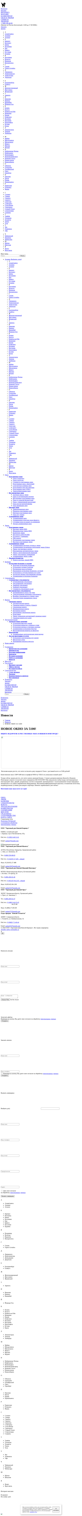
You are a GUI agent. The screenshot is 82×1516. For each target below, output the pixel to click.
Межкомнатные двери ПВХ (22, 531)
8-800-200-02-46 (9, 877)
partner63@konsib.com (12, 926)
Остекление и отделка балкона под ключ (26, 572)
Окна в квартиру (18, 478)
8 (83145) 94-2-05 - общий (16, 881)
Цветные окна (14, 507)
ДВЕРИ (3, 799)
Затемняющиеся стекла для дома (24, 592)
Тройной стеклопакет (20, 587)
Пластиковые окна (15, 476)
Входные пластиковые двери (22, 542)
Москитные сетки (19, 639)
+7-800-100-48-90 (6, 23)
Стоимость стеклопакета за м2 (23, 589)
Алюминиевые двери (16, 544)
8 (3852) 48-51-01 (13, 837)
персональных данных (48, 1019)
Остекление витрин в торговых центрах (26, 627)
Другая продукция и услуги (19, 636)
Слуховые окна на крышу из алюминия (26, 522)
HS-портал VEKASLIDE (21, 534)
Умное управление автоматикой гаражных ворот (29, 616)
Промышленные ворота (21, 609)
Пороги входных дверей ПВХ (23, 560)
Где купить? (9, 663)
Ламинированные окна (21, 509)
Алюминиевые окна (16, 516)
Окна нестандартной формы (22, 504)
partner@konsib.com (11, 841)
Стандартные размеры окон (22, 486)
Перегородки (13, 632)
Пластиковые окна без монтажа (23, 487)
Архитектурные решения (18, 621)
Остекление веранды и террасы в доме (26, 625)
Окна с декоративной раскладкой (24, 502)
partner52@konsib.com (12, 888)
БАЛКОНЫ (5, 801)
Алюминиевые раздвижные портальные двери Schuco (31, 547)
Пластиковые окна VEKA (21, 489)
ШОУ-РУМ (4, 812)
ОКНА (3, 797)
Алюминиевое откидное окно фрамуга (26, 520)
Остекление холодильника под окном (25, 638)
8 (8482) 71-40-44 (13, 922)
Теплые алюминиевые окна (22, 524)
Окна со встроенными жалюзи (23, 496)
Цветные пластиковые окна (22, 513)
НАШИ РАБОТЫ (7, 808)
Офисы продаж (14, 667)
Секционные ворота (20, 607)
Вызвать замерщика (8, 1196)
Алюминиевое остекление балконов (25, 576)
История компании (16, 656)
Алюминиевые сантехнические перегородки (28, 634)
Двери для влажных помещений (24, 554)
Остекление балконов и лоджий (20, 563)
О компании (9, 647)
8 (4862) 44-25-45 (13, 902)
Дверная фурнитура (16, 558)
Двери (7, 525)
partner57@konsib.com (12, 911)
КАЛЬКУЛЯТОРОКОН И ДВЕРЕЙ (7, 17)
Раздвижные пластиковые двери (24, 540)
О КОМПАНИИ (6, 810)
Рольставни (17, 614)
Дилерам (12, 674)
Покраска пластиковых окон (22, 511)
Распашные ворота (19, 611)
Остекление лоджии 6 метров (23, 567)
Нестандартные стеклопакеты (20, 591)
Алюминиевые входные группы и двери (26, 545)
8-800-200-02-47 (9, 899)
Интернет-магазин (15, 665)
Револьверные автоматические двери (25, 551)
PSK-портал (17, 538)
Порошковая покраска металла (23, 641)
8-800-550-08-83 (9, 855)
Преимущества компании (18, 649)
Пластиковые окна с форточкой (23, 484)
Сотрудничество (10, 670)
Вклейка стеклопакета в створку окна (26, 596)
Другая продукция (11, 620)
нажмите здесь (33, 1511)
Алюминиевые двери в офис (22, 556)
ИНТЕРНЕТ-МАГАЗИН (5, 13)
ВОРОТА (4, 804)
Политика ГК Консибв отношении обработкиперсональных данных (9, 822)
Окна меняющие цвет (20, 505)
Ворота (7, 600)
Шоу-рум (8, 661)
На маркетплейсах (15, 668)
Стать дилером (14, 672)
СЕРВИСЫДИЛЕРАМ (5, 20)
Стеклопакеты (10, 578)
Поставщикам (14, 678)
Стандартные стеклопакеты (19, 580)
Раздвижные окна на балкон (22, 569)
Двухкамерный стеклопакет (22, 583)
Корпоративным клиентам (18, 676)
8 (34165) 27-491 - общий (15, 859)
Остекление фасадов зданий (22, 623)
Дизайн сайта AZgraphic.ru (10, 929)
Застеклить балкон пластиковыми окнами (27, 574)
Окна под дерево (18, 515)
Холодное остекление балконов (23, 565)
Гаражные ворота (15, 601)
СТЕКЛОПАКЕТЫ (7, 803)
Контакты (12, 654)
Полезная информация (17, 652)
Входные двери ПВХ (20, 529)
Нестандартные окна (16, 493)
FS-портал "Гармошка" (20, 536)
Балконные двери (19, 533)
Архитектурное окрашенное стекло (25, 598)
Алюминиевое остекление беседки (25, 629)
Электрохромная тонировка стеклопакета (27, 594)
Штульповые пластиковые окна (23, 498)
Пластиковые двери (16, 527)
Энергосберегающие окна (21, 491)
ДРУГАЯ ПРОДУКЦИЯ (9, 806)
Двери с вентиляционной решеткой (25, 553)
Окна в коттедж (18, 480)
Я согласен (56, 1509)
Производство (14, 650)
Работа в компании (16, 658)
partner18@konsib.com (12, 866)
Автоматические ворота (21, 603)
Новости (12, 659)
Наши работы (9, 643)
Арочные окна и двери (20, 495)
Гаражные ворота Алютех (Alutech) (25, 605)
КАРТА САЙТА (6, 817)
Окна (6, 475)
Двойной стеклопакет (20, 585)
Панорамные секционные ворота (24, 612)
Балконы (8, 562)
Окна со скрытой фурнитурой (23, 500)
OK (3, 933)
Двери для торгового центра (22, 549)
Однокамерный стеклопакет (22, 582)
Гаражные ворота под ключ (22, 618)
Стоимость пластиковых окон (23, 482)
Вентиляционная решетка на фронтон (26, 630)
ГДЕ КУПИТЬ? (6, 814)
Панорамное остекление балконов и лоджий (28, 571)
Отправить (5, 1021)
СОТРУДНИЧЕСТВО (8, 815)
